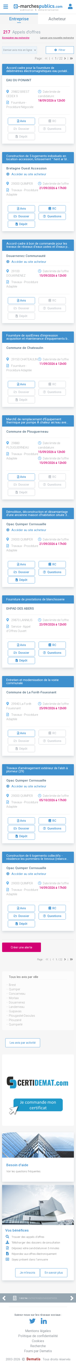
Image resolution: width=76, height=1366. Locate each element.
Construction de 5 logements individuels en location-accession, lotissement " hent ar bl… (37, 158)
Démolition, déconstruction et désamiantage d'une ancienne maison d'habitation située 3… (37, 513)
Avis (22, 121)
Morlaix (14, 998)
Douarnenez (17, 1002)
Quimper (14, 989)
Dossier (23, 216)
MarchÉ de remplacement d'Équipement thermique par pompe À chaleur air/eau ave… (37, 421)
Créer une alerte (21, 947)
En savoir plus (54, 1272)
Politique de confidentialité (38, 1336)
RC (53, 208)
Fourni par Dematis (38, 1351)
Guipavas (15, 1011)
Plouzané (15, 1020)
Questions (53, 216)
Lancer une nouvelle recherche (57, 37)
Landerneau (16, 1007)
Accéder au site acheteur (28, 174)
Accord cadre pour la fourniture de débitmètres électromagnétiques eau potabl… (37, 69)
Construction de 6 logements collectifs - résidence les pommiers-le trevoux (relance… (37, 857)
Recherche (38, 1346)
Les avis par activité (23, 1042)
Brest (12, 985)
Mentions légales (38, 1331)
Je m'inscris (27, 1272)
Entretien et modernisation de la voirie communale (32, 681)
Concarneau (17, 993)
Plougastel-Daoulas (22, 1015)
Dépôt (22, 224)
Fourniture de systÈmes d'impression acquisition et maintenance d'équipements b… (37, 337)
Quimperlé (15, 1024)
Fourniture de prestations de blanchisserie (35, 599)
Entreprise (19, 18)
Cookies (38, 1341)
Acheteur (57, 18)
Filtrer (61, 50)
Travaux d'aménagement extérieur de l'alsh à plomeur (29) (37, 770)
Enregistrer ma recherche (15, 37)
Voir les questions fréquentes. (23, 1171)
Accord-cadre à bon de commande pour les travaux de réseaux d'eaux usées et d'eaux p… (37, 245)
